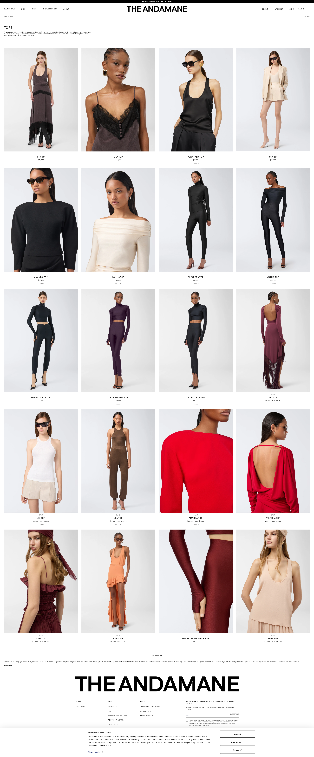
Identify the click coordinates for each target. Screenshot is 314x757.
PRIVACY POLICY (146, 715)
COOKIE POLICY (146, 711)
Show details (94, 752)
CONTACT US (113, 724)
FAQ (109, 711)
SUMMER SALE (9, 9)
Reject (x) (237, 750)
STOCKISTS (112, 707)
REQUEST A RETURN (116, 720)
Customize (236, 742)
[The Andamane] (157, 9)
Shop (23, 9)
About (66, 9)
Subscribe (234, 714)
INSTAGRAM (80, 707)
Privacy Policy (212, 720)
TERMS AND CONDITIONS (150, 707)
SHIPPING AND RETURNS (117, 715)
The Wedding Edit (50, 9)
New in (34, 9)
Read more (8, 666)
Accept (237, 734)
